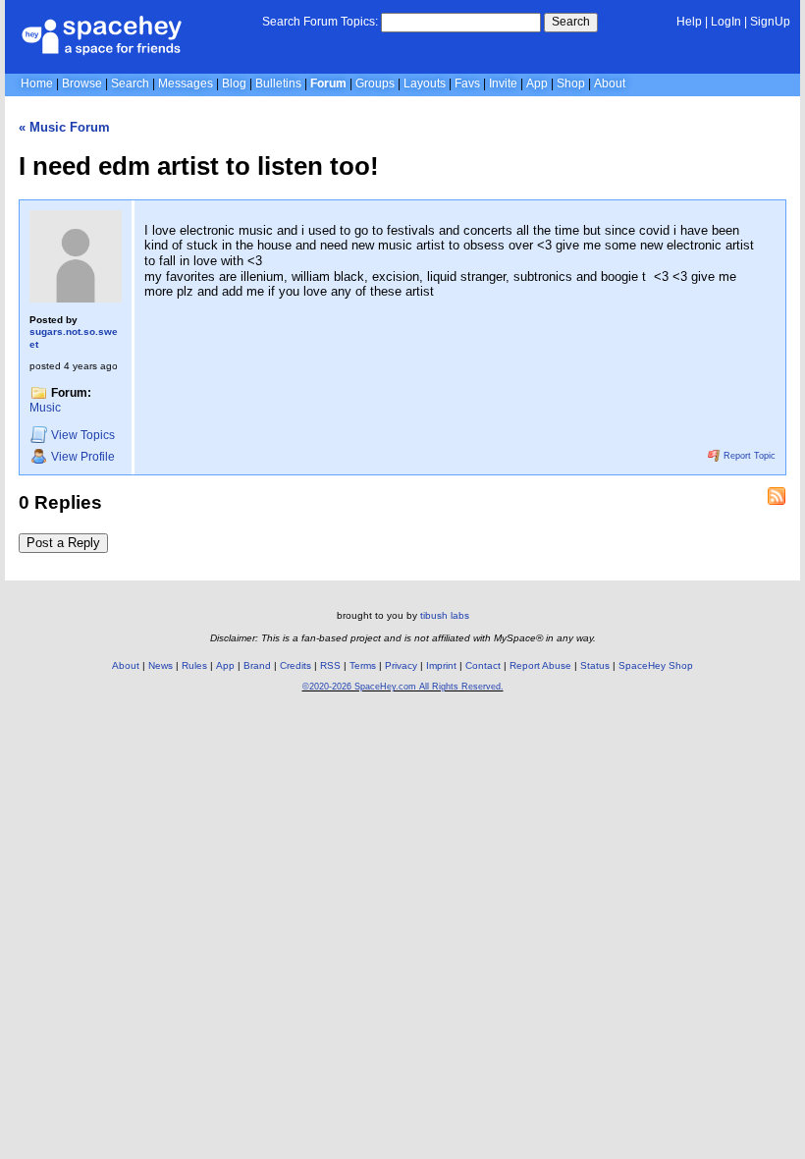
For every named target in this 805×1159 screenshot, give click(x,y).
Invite (503, 83)
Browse (82, 83)
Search (571, 21)
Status (595, 665)
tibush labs (444, 615)
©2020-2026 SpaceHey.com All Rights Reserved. (403, 686)
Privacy (401, 665)
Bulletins (278, 83)
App (537, 83)
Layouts (424, 83)
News (160, 665)
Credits (295, 665)
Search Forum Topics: (320, 21)
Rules (194, 665)
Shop (571, 83)
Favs (467, 83)
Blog (234, 83)
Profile (83, 457)
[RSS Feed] (776, 496)
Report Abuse (540, 665)
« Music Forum (64, 127)
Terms (362, 665)
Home (37, 83)
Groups (375, 83)
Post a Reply (63, 542)
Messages (185, 83)
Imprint (441, 665)
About (609, 83)
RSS (330, 665)
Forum (328, 83)
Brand (257, 665)
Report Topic (748, 456)
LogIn (726, 21)
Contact (483, 665)
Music (45, 407)
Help (689, 21)
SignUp (770, 21)
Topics (83, 436)
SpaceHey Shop (655, 665)
